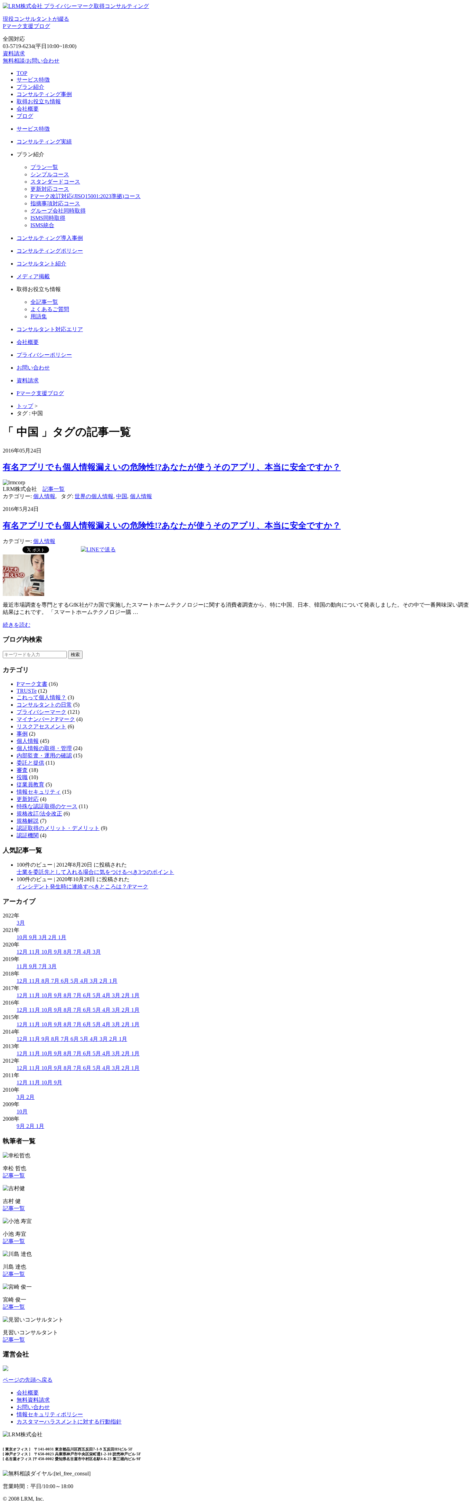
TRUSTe (27, 691)
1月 (62, 937)
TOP (22, 73)
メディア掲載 (33, 276)
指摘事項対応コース (55, 203)
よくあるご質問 (49, 309)
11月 (35, 952)
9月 (34, 937)
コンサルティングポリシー (50, 251)
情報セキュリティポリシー (50, 1414)
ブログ (25, 116)
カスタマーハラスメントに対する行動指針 (69, 1422)
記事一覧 (54, 489)
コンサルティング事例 (44, 94)
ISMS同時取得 (47, 218)
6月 (65, 981)
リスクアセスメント (41, 726)
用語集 (38, 316)
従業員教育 (30, 784)
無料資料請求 (33, 1400)
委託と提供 (30, 763)
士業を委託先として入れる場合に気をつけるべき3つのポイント (95, 872)
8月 (68, 952)
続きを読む (16, 625)
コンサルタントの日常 (44, 705)
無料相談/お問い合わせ (31, 61)
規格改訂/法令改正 (39, 814)
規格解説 (28, 821)
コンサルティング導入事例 (50, 238)
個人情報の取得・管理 (44, 748)
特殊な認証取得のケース (47, 806)
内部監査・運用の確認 (44, 755)
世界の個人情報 (94, 496)
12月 (23, 952)
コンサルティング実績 (44, 141)
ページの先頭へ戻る (28, 1380)
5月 (75, 981)
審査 (22, 770)
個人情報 (44, 496)
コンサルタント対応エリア (50, 329)
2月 (53, 937)
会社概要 (28, 109)
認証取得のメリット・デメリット (58, 828)
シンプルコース (49, 174)
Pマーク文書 (32, 684)
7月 (78, 952)
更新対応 (28, 799)
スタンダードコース (55, 182)
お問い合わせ (33, 368)
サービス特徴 (33, 80)
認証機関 (28, 835)
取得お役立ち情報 (39, 101)
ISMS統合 (42, 225)
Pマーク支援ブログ (40, 393)
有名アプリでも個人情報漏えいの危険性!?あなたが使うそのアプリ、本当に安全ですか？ (172, 467)
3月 (21, 923)
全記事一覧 (44, 302)
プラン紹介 (30, 87)
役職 (22, 777)
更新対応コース (49, 189)
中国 (121, 496)
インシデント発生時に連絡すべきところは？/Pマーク (82, 886)
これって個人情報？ (41, 697)
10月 (23, 937)
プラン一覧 (44, 167)
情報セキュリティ (39, 792)
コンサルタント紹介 (41, 264)
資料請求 (14, 53)
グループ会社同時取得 (58, 211)
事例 (22, 734)
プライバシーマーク (41, 712)
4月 (88, 952)
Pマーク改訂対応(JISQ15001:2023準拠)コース (85, 196)
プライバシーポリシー (44, 355)
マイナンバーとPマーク (46, 719)
